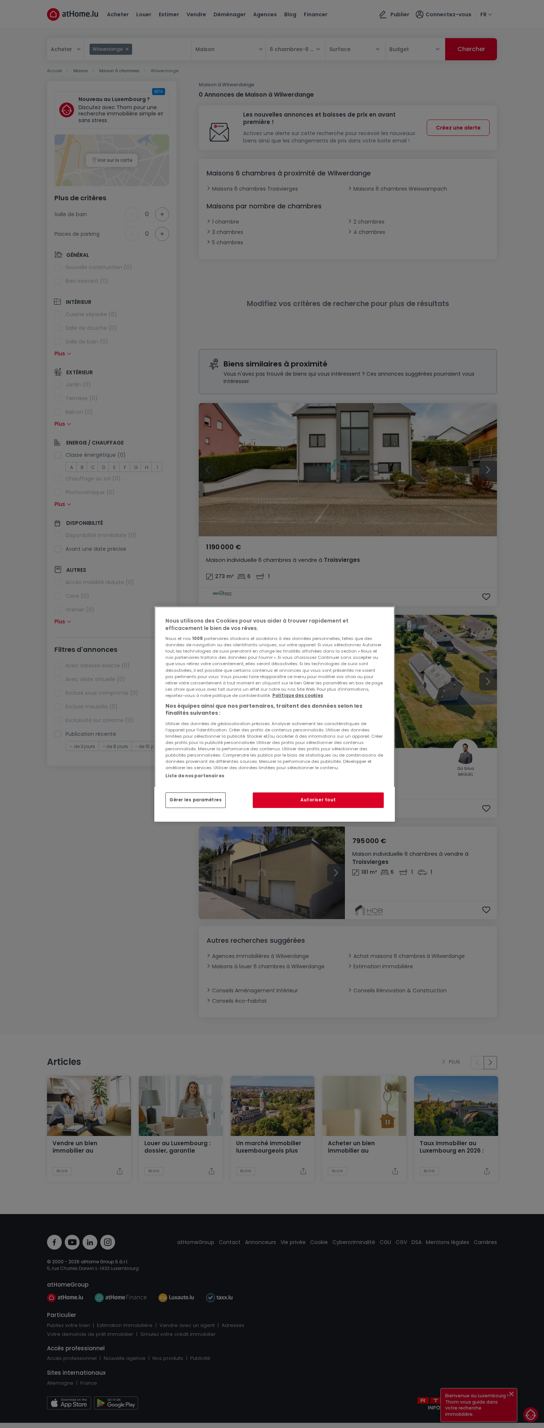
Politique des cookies (297, 695)
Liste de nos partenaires (194, 776)
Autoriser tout (318, 800)
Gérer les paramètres (195, 800)
